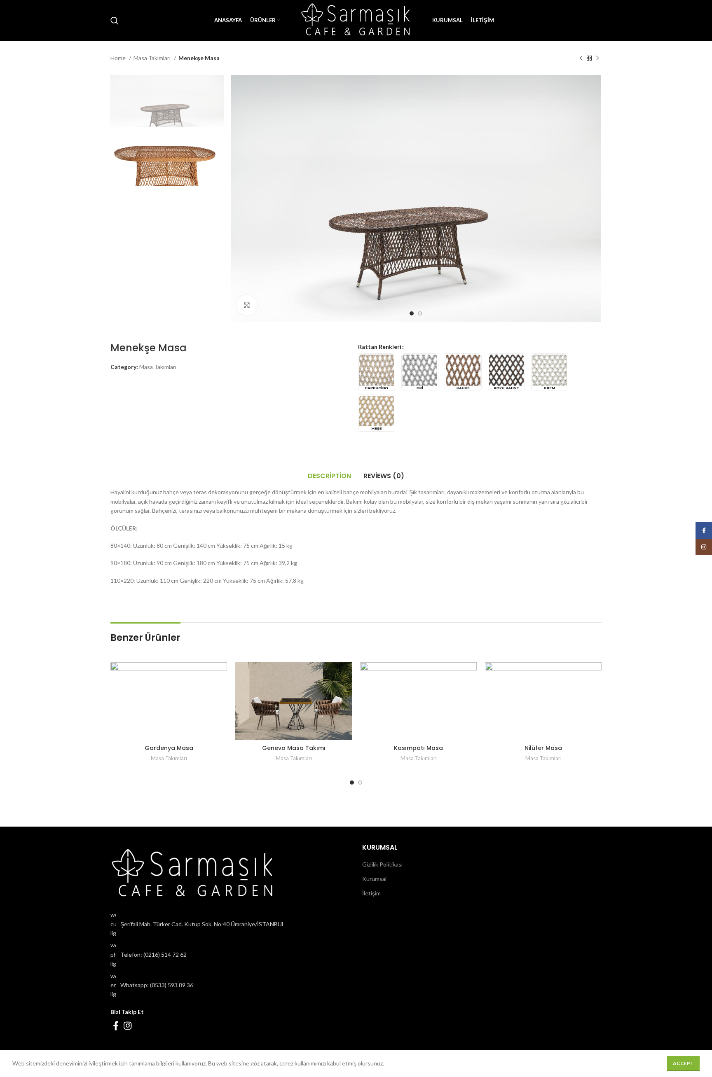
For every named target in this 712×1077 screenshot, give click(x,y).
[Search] (114, 20)
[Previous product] (581, 58)
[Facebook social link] (115, 1026)
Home (118, 57)
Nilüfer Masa (543, 748)
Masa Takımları (153, 57)
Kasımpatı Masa (418, 748)
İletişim (371, 893)
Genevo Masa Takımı (294, 748)
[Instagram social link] (127, 1026)
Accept (683, 1063)
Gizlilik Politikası (382, 864)
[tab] (329, 476)
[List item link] (230, 954)
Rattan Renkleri (379, 346)
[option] (167, 101)
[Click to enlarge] (247, 305)
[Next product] (597, 58)
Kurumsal (374, 878)
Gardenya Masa (169, 748)
